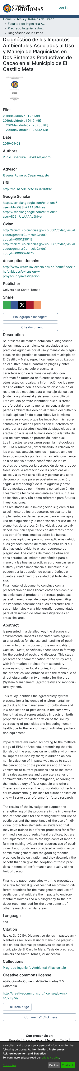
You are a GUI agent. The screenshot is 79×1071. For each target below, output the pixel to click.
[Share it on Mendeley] (30, 305)
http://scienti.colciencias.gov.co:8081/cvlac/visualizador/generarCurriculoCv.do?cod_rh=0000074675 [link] (39, 248)
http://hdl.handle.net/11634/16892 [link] (27, 189)
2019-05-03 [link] (11, 143)
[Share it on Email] (37, 305)
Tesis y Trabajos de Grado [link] (35, 19)
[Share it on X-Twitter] (22, 305)
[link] (21, 116)
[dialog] (39, 1056)
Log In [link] (63, 7)
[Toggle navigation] (73, 7)
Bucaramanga (32, 1040)
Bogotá (14, 1040)
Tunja (64, 1040)
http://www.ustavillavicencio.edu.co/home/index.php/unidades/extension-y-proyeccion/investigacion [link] (39, 271)
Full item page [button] (19, 1007)
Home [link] (7, 19)
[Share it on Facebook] (14, 305)
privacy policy (50, 1057)
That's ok (68, 1065)
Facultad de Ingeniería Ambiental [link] (27, 24)
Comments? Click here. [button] (41, 1017)
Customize (9, 1065)
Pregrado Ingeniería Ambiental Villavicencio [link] (27, 28)
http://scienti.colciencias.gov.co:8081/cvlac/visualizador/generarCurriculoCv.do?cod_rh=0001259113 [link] (39, 234)
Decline (53, 1065)
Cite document (32, 327)
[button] (23, 8)
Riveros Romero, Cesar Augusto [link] (26, 175)
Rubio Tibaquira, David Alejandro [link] (27, 157)
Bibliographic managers (30, 317)
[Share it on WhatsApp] (7, 305)
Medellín (51, 1040)
